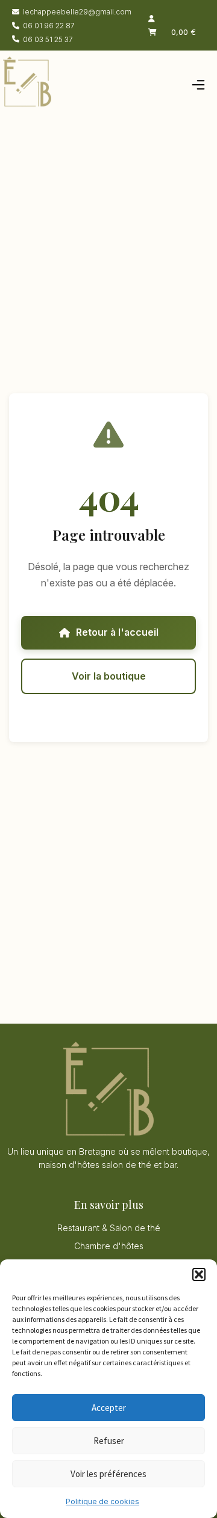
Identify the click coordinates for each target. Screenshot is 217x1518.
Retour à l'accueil (117, 632)
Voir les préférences (108, 1474)
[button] (199, 1274)
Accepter (109, 1407)
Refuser (108, 1440)
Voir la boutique (109, 676)
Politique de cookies (102, 1501)
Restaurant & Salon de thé (108, 1228)
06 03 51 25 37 (48, 39)
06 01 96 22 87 (49, 25)
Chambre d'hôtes (108, 1246)
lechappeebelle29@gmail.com (77, 11)
